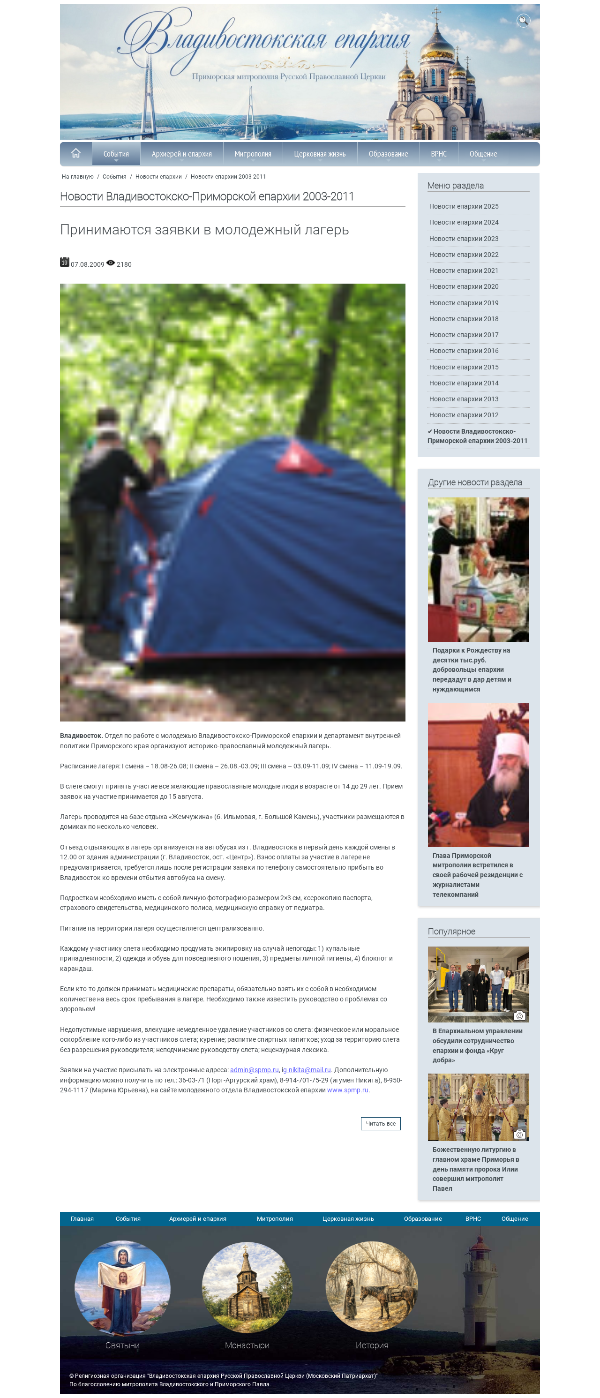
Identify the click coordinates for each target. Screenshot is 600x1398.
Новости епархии (158, 176)
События (116, 153)
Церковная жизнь (320, 153)
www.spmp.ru (347, 1090)
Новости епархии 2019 (464, 303)
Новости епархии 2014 (464, 383)
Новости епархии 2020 (464, 287)
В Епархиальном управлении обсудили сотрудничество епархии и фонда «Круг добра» (478, 1046)
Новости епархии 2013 (464, 399)
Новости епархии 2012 (464, 415)
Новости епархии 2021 (464, 271)
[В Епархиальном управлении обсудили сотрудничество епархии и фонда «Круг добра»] (478, 1020)
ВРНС (439, 153)
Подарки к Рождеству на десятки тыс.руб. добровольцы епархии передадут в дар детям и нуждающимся (472, 670)
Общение (483, 153)
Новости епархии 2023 (464, 239)
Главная (82, 1218)
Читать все (381, 1123)
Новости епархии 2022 (464, 255)
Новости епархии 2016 (464, 351)
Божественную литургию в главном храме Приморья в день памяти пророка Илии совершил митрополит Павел (476, 1169)
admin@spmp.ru (254, 1070)
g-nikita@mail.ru (307, 1070)
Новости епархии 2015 (464, 367)
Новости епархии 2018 (464, 319)
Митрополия (253, 153)
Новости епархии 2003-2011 (228, 176)
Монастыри (247, 1345)
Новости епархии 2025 (464, 206)
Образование (388, 153)
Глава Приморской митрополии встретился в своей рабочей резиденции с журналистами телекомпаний (478, 875)
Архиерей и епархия (182, 153)
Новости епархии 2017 (464, 335)
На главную (78, 176)
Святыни (122, 1345)
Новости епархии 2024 (464, 222)
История (372, 1345)
